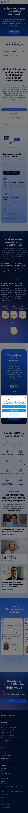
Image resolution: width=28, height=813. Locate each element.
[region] (14, 406)
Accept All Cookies (14, 410)
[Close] (25, 397)
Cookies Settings (14, 414)
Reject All (14, 406)
